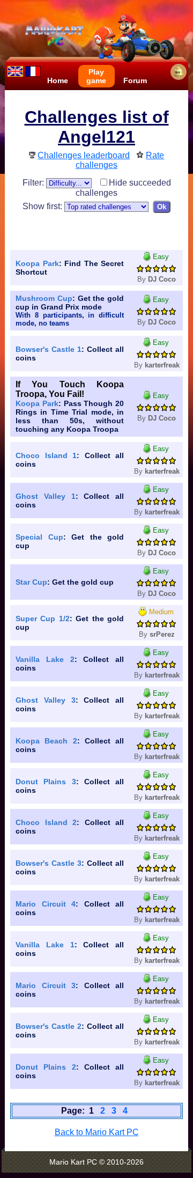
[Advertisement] (101, 229)
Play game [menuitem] (96, 76)
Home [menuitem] (57, 80)
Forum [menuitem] (135, 80)
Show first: (43, 206)
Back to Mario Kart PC (97, 1132)
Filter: (34, 182)
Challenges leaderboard (84, 155)
